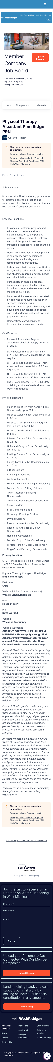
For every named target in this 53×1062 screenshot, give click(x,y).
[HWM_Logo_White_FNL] (9, 17)
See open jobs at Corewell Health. (26, 154)
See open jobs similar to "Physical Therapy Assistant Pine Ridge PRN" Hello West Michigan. (27, 161)
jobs (8, 105)
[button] (47, 1056)
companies (22, 105)
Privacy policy (20, 875)
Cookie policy (33, 875)
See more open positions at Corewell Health (26, 840)
